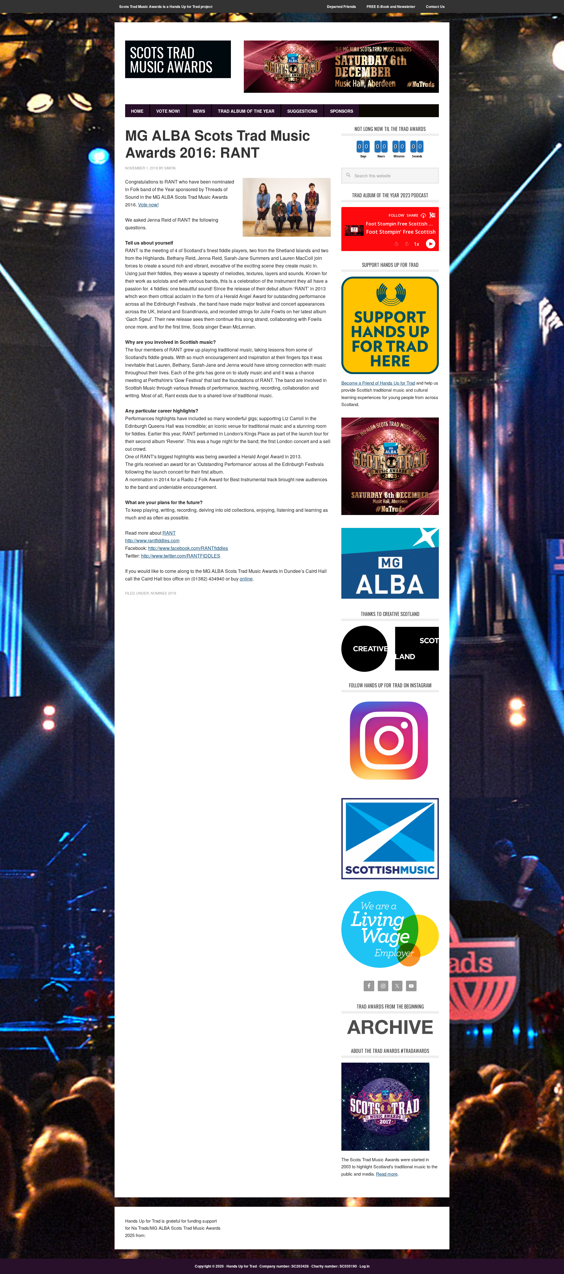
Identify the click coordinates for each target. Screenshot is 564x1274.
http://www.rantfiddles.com (152, 540)
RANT (169, 532)
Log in (365, 1266)
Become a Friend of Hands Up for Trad (378, 383)
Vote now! (148, 204)
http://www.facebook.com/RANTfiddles (188, 548)
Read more (386, 1174)
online (246, 578)
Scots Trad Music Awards (171, 59)
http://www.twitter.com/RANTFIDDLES (180, 555)
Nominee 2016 (163, 592)
